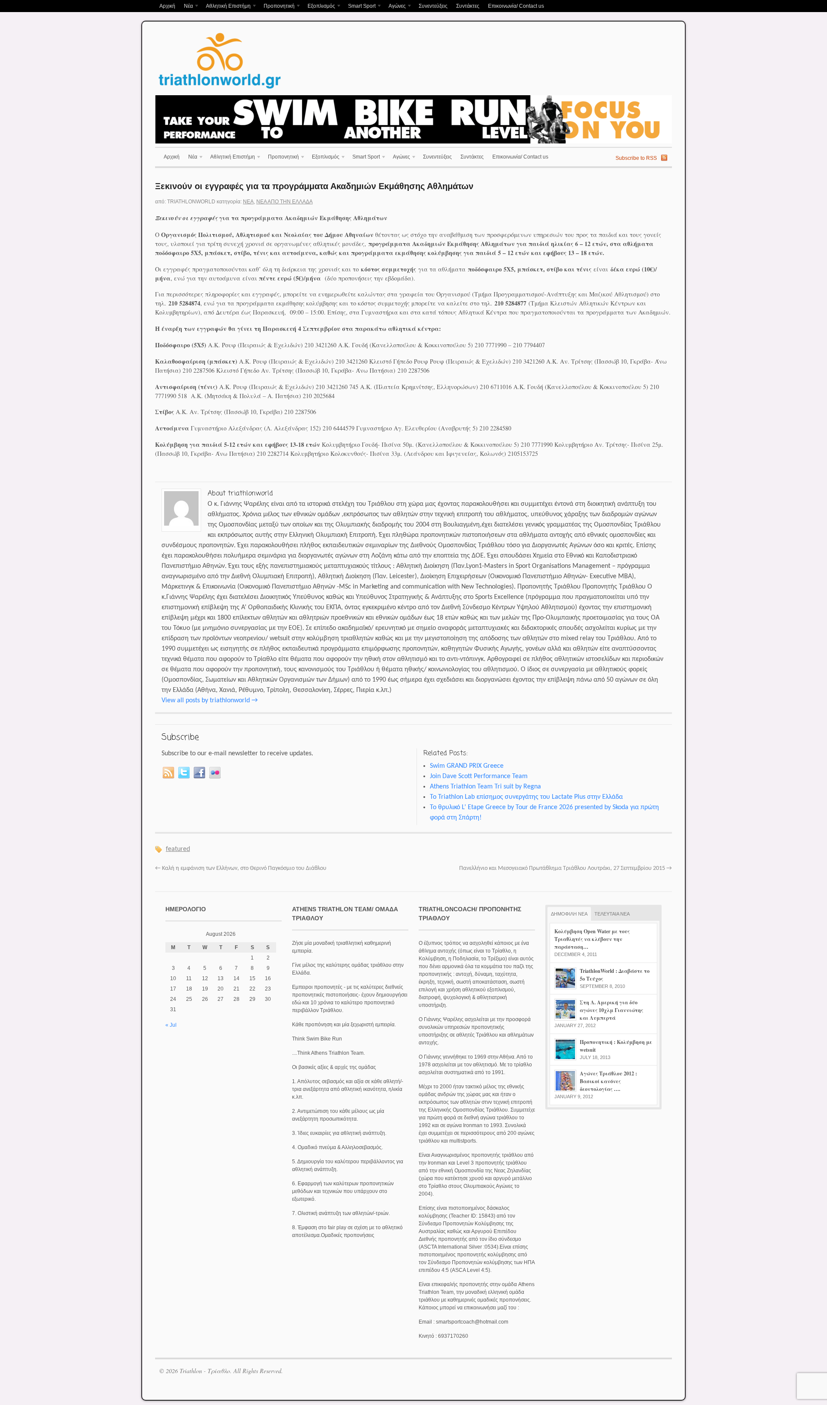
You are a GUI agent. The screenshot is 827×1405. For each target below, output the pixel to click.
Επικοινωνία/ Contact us (516, 6)
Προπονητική (277, 6)
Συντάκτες (467, 6)
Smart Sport (360, 6)
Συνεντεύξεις (433, 6)
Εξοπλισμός (319, 6)
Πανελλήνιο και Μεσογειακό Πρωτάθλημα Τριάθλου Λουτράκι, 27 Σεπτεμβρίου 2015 (565, 868)
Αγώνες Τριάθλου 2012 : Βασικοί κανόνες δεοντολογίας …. (608, 1081)
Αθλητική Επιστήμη (226, 6)
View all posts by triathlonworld (210, 700)
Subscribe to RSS (636, 158)
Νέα (186, 6)
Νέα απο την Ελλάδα (284, 202)
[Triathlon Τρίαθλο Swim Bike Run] (219, 90)
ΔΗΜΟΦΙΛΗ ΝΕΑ (569, 913)
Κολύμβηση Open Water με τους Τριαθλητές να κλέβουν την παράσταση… (592, 939)
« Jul (171, 1025)
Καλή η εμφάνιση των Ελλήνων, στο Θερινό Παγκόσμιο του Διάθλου (240, 868)
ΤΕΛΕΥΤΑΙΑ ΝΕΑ (612, 913)
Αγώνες (395, 6)
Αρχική (167, 6)
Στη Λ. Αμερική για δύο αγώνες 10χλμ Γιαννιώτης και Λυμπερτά (611, 1010)
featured (178, 849)
